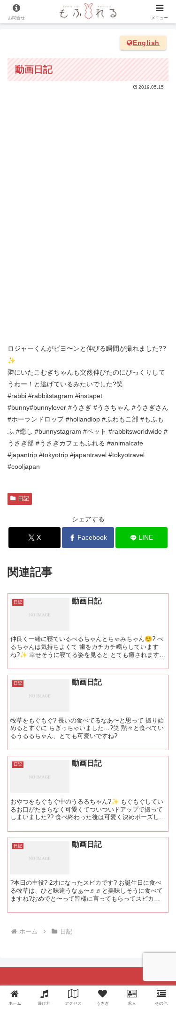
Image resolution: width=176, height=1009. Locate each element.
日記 (23, 498)
